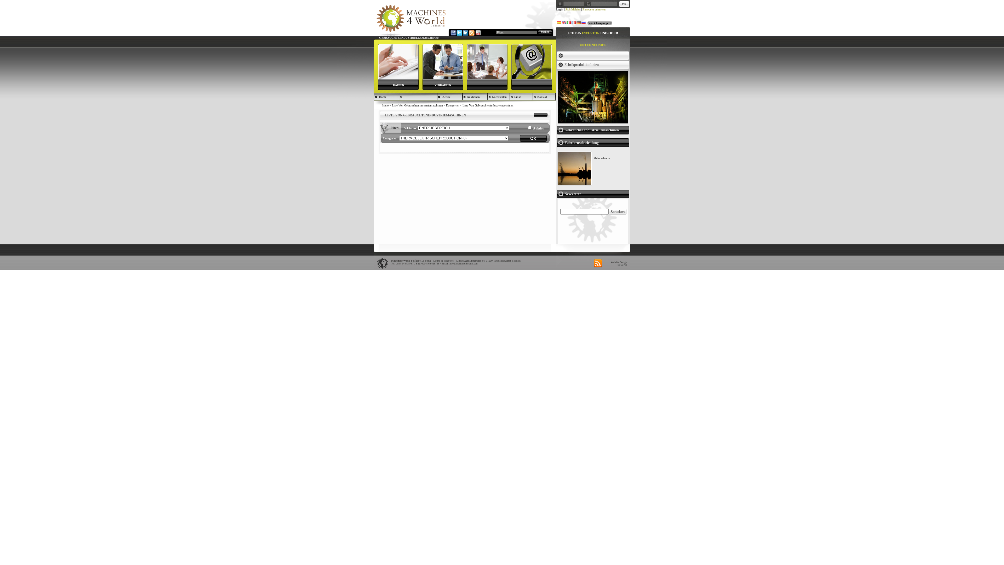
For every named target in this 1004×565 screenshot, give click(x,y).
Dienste (446, 96)
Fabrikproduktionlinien (581, 65)
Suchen (545, 31)
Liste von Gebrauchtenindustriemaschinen (417, 105)
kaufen (398, 85)
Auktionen (473, 96)
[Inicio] (411, 20)
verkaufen (443, 85)
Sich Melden (572, 9)
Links (517, 96)
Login (559, 9)
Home (382, 96)
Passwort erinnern (594, 9)
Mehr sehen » (602, 158)
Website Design (619, 262)
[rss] (598, 263)
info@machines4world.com (463, 263)
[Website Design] (622, 265)
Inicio (385, 105)
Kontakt (542, 96)
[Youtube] (478, 33)
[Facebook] (453, 33)
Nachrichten (499, 96)
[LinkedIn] (465, 33)
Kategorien (452, 105)
